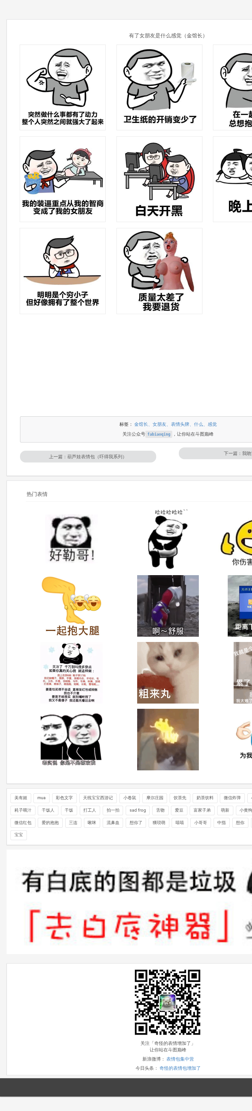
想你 (240, 822)
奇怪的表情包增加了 (180, 1068)
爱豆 (179, 810)
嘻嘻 (180, 822)
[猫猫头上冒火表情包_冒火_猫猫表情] (168, 739)
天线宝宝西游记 (98, 797)
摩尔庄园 (154, 797)
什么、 (201, 424)
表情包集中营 (180, 1059)
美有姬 (20, 797)
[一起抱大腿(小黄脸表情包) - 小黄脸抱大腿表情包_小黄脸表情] (71, 606)
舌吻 (160, 810)
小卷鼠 (129, 797)
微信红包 (23, 822)
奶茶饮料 (205, 797)
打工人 (89, 810)
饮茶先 (180, 797)
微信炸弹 (232, 797)
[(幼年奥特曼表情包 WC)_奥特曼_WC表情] (168, 606)
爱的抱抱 (50, 822)
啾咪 (92, 822)
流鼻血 (113, 822)
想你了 (136, 822)
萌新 (225, 810)
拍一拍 (113, 810)
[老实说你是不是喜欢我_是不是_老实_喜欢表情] (71, 739)
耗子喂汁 (23, 810)
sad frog (138, 810)
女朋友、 (162, 424)
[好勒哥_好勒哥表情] (71, 539)
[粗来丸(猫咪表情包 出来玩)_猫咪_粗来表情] (168, 673)
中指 (221, 822)
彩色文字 (64, 797)
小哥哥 (200, 822)
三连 (73, 822)
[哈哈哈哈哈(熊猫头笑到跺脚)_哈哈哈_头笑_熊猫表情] (168, 539)
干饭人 (48, 810)
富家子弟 (202, 810)
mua (41, 797)
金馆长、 (143, 424)
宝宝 (18, 834)
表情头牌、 (182, 424)
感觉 (212, 424)
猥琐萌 (159, 822)
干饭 (69, 810)
